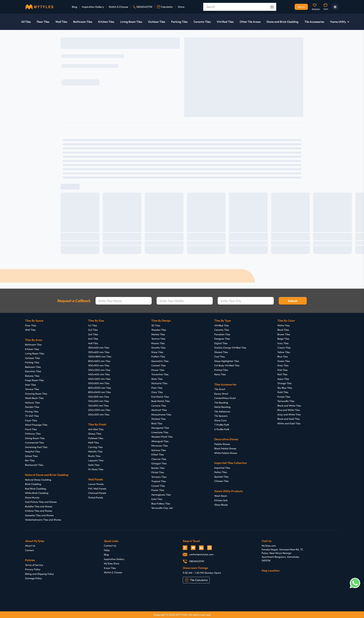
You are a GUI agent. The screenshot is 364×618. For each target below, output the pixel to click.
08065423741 (144, 7)
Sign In (301, 6)
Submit (292, 301)
